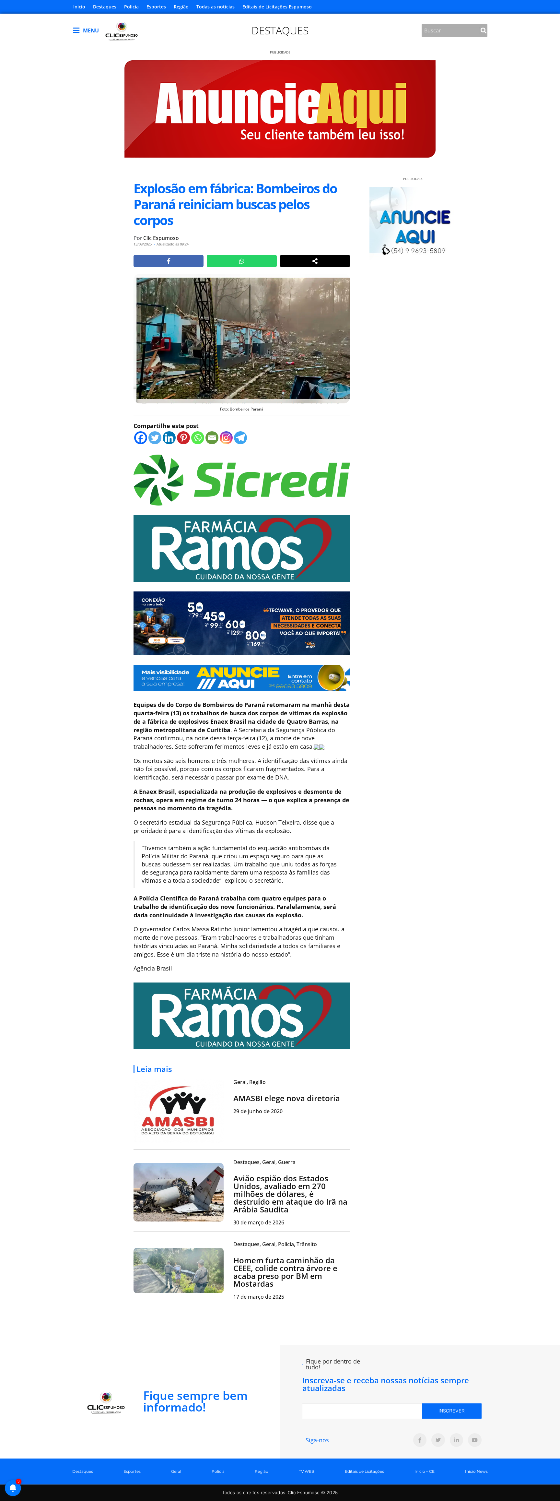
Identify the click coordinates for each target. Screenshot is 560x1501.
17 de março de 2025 (258, 1296)
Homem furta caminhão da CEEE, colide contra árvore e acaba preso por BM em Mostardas (285, 1272)
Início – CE (424, 1471)
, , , (275, 1244)
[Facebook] (140, 437)
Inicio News (476, 1471)
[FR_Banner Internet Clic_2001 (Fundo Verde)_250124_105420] (242, 548)
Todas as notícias (215, 7)
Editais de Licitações (364, 1471)
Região (181, 7)
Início (79, 7)
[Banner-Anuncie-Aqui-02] (242, 677)
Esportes (156, 7)
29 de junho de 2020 (258, 1111)
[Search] (483, 30)
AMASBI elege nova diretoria (286, 1098)
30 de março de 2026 (258, 1222)
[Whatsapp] (197, 437)
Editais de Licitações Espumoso (277, 7)
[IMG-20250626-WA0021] (242, 622)
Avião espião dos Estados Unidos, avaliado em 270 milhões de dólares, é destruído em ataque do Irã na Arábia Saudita (290, 1194)
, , (264, 1162)
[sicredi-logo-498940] (242, 479)
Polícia (131, 7)
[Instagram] (226, 437)
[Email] (211, 437)
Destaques (104, 7)
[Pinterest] (183, 437)
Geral (176, 1471)
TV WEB (306, 1471)
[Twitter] (154, 437)
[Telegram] (240, 437)
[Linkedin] (169, 437)
